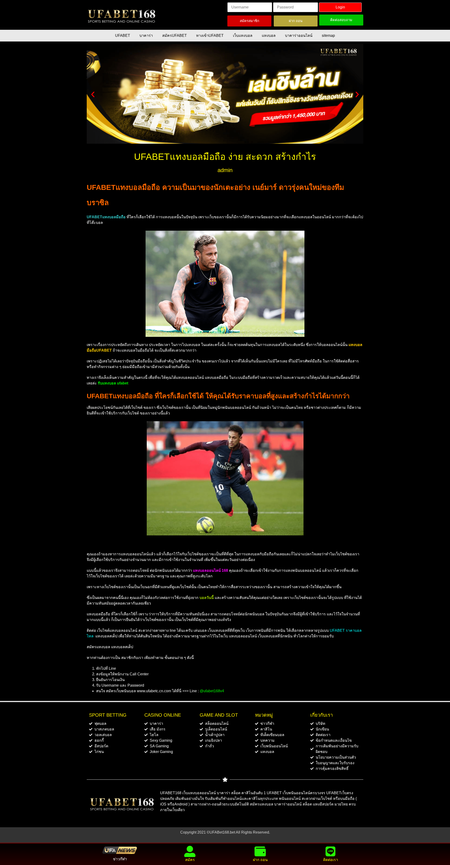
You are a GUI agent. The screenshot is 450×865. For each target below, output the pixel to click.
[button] (93, 94)
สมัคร (190, 860)
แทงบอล (269, 36)
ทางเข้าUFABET (210, 36)
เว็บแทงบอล (242, 36)
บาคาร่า (146, 36)
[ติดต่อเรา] (330, 851)
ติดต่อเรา (330, 860)
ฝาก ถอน (260, 860)
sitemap (328, 36)
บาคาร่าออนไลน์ (298, 36)
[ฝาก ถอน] (260, 851)
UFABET (122, 36)
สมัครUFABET (174, 36)
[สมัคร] (189, 851)
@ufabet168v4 (212, 691)
